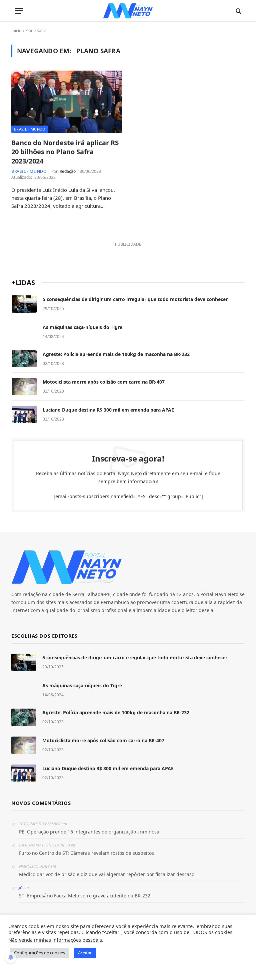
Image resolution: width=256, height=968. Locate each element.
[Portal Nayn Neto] (128, 11)
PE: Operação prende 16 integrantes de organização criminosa (89, 831)
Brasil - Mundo (30, 129)
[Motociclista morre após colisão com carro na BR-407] (24, 386)
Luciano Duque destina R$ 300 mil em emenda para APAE (108, 410)
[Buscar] (237, 10)
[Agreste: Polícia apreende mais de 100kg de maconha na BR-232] (24, 359)
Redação (68, 171)
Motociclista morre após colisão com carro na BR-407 (104, 382)
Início (16, 30)
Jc (20, 887)
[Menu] (19, 10)
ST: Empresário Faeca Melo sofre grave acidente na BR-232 (84, 895)
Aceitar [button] (85, 953)
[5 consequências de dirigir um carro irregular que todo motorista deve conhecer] (24, 304)
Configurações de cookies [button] (39, 953)
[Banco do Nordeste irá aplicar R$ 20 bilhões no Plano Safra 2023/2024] (66, 102)
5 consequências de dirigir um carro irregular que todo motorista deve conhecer (135, 299)
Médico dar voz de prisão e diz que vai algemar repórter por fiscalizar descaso (106, 874)
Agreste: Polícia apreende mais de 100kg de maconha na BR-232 (116, 354)
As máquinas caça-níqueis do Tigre (82, 327)
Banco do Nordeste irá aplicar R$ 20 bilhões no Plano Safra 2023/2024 (65, 151)
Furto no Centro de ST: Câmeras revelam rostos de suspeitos (86, 853)
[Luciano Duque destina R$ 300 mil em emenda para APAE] (24, 414)
